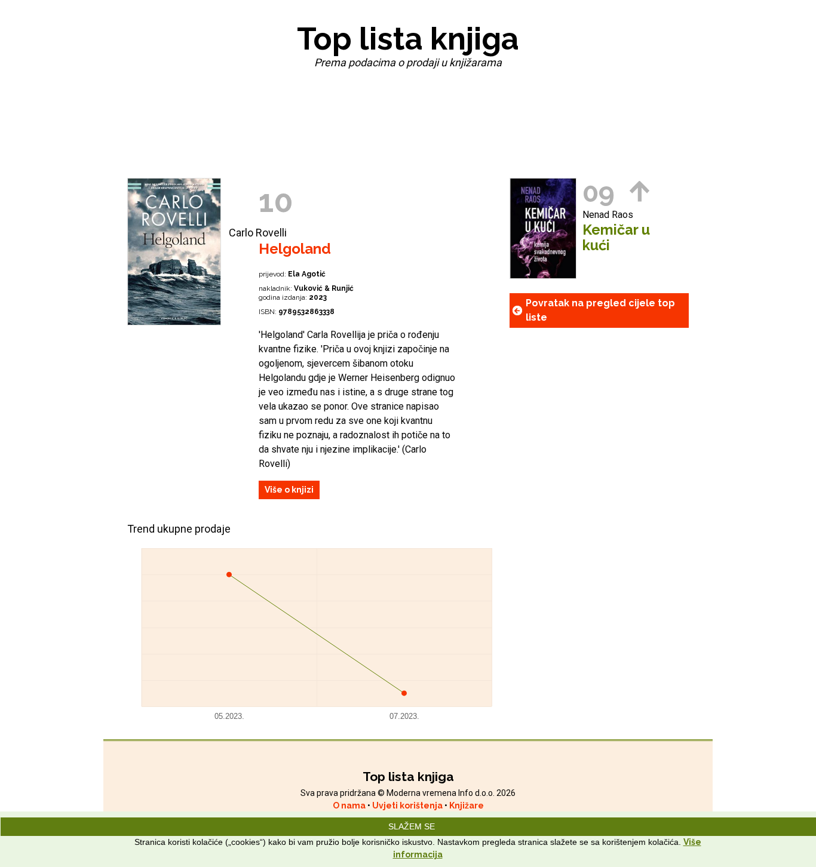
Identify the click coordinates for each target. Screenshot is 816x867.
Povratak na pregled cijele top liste (600, 310)
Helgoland (295, 248)
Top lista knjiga (408, 38)
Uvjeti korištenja (408, 805)
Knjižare (466, 805)
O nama (350, 805)
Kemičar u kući (616, 238)
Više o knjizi (289, 489)
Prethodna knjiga (639, 191)
